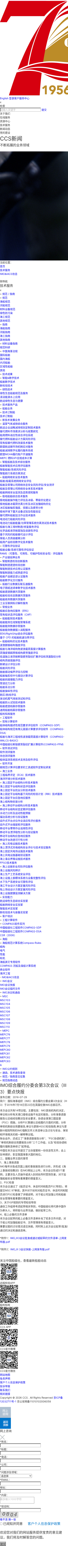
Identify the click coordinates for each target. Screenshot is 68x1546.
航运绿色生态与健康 (11, 400)
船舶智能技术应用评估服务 (15, 465)
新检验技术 (6, 385)
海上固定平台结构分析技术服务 (20, 782)
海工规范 (5, 316)
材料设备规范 (7, 309)
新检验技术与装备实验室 (14, 912)
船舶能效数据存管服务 (12, 625)
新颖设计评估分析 (10, 664)
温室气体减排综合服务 (15, 423)
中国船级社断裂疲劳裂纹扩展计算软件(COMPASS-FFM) (31, 744)
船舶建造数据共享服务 (12, 591)
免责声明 (5, 1378)
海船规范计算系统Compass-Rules (21, 942)
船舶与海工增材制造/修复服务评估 (19, 526)
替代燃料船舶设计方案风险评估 (18, 438)
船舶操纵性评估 (9, 690)
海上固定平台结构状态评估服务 (18, 786)
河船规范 (5, 305)
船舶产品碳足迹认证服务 (14, 576)
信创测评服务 (7, 755)
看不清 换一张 (8, 1519)
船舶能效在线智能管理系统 (15, 622)
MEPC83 (5, 1061)
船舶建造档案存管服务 (12, 706)
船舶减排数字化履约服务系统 (16, 450)
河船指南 (5, 332)
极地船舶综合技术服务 (15, 496)
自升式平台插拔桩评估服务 (15, 824)
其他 (2, 370)
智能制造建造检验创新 (12, 564)
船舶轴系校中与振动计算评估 (16, 675)
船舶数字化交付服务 (11, 580)
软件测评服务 (7, 751)
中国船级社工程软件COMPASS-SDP (20, 927)
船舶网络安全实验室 (11, 904)
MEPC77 (5, 1038)
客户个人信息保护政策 (12, 1382)
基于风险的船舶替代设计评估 (16, 534)
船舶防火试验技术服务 (12, 702)
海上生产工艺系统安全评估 (15, 874)
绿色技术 (7, 389)
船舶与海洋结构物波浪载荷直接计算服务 (23, 648)
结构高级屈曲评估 (10, 660)
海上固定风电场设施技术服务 (16, 851)
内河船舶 (5, 362)
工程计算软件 (10, 919)
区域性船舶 (6, 366)
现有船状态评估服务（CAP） (16, 614)
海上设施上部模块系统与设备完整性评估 (23, 877)
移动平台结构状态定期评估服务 (18, 809)
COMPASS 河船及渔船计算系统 (18, 965)
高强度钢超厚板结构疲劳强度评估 (19, 652)
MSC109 (5, 1022)
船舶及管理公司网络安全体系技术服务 (21, 488)
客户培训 (7, 916)
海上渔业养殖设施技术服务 (15, 858)
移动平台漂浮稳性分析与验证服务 (19, 832)
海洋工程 (5, 973)
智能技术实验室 (9, 908)
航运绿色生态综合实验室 (14, 900)
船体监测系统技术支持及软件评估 (19, 759)
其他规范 (5, 320)
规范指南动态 (10, 1080)
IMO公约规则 (9, 1068)
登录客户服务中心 (19, 98)
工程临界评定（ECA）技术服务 (17, 774)
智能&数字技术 (10, 377)
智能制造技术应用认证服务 (15, 568)
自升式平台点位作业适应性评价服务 (20, 820)
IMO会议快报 (7, 984)
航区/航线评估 (8, 694)
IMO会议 (7, 980)
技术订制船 (8, 412)
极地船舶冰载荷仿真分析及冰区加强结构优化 (25, 503)
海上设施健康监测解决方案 (15, 893)
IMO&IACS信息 (8, 273)
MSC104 (5, 1003)
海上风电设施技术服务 (15, 843)
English (4, 98)
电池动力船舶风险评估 (12, 519)
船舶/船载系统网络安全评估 (15, 480)
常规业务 (7, 606)
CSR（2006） (8, 935)
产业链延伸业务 (11, 557)
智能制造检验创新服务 (15, 561)
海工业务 (7, 771)
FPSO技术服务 (8, 862)
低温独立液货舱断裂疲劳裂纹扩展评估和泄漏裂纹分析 (30, 656)
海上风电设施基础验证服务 (15, 855)
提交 (44, 109)
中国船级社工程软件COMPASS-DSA (20, 931)
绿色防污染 (6, 312)
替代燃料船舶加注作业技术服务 (18, 515)
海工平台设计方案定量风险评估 (18, 885)
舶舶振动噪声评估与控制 (14, 671)
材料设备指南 (10, 343)
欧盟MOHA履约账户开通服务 (16, 454)
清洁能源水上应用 (10, 396)
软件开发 (7, 763)
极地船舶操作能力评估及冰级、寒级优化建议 (25, 500)
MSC (5, 996)
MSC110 (5, 1026)
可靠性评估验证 (11, 545)
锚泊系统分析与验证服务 (14, 816)
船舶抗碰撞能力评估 (11, 679)
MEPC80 (5, 1049)
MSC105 (5, 1007)
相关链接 (5, 1393)
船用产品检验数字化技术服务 (16, 542)
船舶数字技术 (7, 381)
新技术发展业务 (11, 419)
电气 (2, 950)
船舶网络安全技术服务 (15, 477)
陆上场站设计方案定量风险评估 (18, 889)
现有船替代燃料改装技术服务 (16, 442)
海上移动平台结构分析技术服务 (20, 805)
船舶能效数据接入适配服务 (15, 629)
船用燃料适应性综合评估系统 (16, 435)
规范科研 (5, 347)
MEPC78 (5, 1042)
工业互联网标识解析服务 (14, 603)
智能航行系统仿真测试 (12, 473)
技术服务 (5, 270)
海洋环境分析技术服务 (12, 778)
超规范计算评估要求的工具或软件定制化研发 (25, 767)
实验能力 (7, 897)
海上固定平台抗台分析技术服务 (18, 790)
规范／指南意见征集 (13, 1076)
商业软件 (5, 969)
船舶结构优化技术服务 (15, 641)
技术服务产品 (10, 404)
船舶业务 (7, 408)
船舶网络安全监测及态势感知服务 (19, 492)
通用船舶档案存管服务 (12, 709)
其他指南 (5, 339)
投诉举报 (5, 1386)
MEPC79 (5, 1045)
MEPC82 (5, 1057)
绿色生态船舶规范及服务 (14, 393)
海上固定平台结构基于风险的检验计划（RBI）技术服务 (31, 793)
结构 (2, 946)
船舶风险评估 (7, 667)
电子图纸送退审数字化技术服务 (18, 587)
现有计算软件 (10, 721)
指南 (4, 324)
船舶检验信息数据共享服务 (15, 595)
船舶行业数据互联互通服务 (17, 583)
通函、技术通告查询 (13, 1072)
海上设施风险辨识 (10, 870)
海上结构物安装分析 (11, 801)
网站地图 (5, 1374)
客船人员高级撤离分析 (12, 538)
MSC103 (5, 1000)
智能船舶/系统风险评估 (13, 469)
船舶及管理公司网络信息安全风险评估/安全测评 (27, 484)
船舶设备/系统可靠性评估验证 (17, 549)
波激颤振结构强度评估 (12, 645)
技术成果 (7, 374)
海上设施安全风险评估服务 (17, 866)
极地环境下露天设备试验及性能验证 (20, 511)
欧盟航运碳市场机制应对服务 (16, 446)
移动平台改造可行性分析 (14, 839)
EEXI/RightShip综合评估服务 (16, 633)
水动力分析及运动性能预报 (15, 813)
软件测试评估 (10, 748)
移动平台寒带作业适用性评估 (16, 828)
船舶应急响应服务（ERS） (15, 610)
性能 (2, 954)
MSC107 (5, 1015)
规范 (4, 297)
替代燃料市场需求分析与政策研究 (19, 431)
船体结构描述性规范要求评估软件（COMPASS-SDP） (31, 725)
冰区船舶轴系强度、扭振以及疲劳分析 (21, 507)
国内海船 (5, 358)
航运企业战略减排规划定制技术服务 (20, 427)
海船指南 (5, 328)
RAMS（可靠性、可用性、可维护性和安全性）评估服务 (31, 553)
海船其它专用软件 (10, 961)
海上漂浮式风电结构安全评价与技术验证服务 (25, 847)
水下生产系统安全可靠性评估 (16, 881)
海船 (4, 939)
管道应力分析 (7, 683)
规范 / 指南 (8, 293)
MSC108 (5, 1019)
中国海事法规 (10, 351)
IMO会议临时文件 (10, 988)
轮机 (2, 958)
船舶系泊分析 (7, 687)
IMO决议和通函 (11, 992)
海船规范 (5, 301)
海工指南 (5, 335)
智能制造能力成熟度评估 (14, 572)
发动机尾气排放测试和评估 (15, 698)
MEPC (5, 1030)
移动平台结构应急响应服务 (15, 835)
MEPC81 (5, 1053)
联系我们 (5, 1389)
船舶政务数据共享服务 (12, 599)
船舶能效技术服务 (12, 618)
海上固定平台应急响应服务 (15, 797)
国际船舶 (5, 354)
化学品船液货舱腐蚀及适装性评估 (19, 530)
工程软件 (7, 717)
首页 (2, 266)
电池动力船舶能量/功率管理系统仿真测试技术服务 (28, 522)
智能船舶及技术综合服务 (16, 461)
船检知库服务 (7, 713)
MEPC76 (5, 1034)
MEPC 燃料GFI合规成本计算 (16, 458)
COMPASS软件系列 (13, 923)
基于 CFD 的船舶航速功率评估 (17, 637)
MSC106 (5, 1011)
